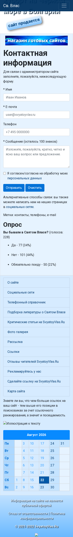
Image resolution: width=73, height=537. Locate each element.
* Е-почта (10, 107)
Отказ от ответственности (27, 513)
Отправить (14, 188)
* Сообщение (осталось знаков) (30, 141)
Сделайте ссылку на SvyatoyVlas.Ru (34, 381)
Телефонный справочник (27, 302)
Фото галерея (18, 332)
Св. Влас (11, 5)
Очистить (35, 188)
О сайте (13, 282)
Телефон (9, 124)
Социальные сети (21, 292)
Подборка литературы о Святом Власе (36, 312)
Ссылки (13, 352)
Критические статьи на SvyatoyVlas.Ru (36, 322)
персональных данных (24, 178)
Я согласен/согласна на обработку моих (37, 175)
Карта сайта (16, 391)
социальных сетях (20, 207)
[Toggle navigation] (64, 6)
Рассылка (15, 342)
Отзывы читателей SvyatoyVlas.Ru (33, 362)
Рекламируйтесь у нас (24, 371)
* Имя (7, 89)
